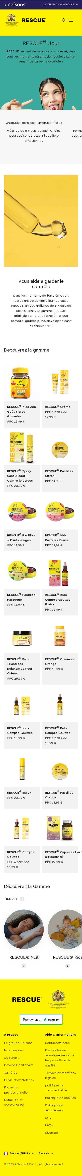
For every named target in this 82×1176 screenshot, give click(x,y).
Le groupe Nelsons (18, 1043)
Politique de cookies (60, 1098)
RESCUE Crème (57, 407)
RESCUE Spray (19, 792)
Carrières (10, 1072)
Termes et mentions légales (60, 1076)
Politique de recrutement (54, 1108)
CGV (48, 1118)
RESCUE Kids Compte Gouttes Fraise (57, 600)
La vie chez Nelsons (19, 1080)
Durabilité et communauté (14, 1102)
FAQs (49, 1125)
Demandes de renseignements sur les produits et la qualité (60, 1058)
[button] (60, 5)
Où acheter (12, 1058)
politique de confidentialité (56, 1088)
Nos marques (14, 1050)
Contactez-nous (57, 1043)
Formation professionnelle (16, 1090)
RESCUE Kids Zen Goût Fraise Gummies (21, 412)
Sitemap (51, 1132)
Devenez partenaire (19, 1065)
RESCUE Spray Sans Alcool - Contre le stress (20, 476)
